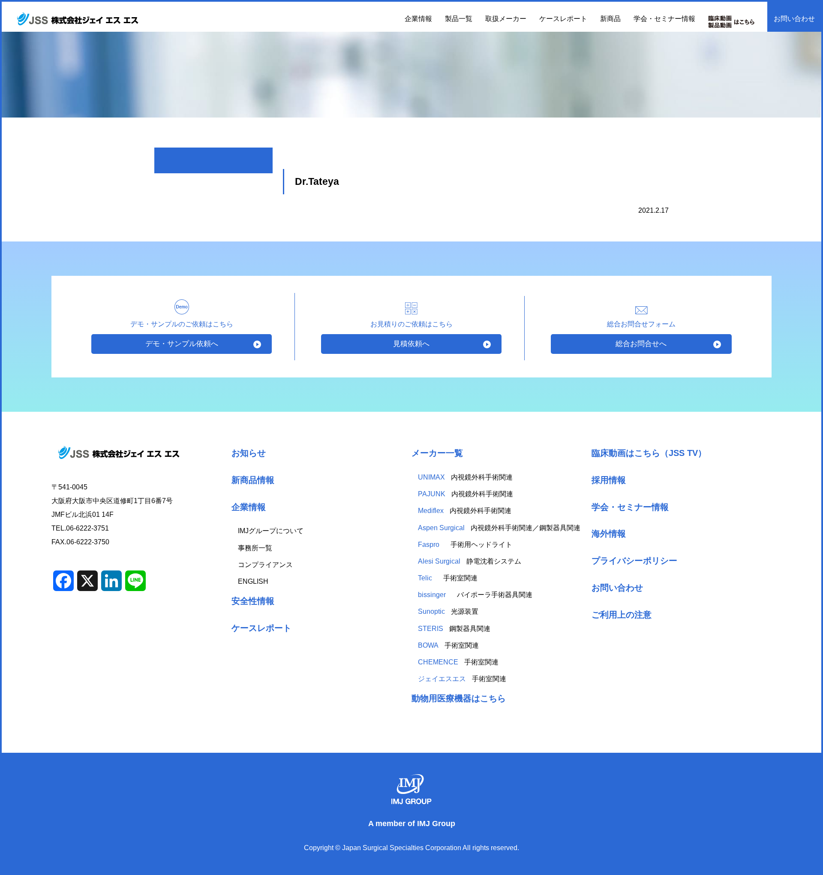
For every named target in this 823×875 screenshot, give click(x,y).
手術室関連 (448, 578)
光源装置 (448, 611)
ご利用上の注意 (622, 614)
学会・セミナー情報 (664, 18)
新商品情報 (252, 480)
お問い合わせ (794, 18)
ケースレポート (563, 18)
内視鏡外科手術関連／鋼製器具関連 (499, 527)
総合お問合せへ (641, 344)
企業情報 (248, 507)
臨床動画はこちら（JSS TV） (649, 453)
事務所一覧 (255, 548)
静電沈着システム (469, 561)
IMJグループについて (270, 530)
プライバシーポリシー (634, 560)
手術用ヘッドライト (466, 544)
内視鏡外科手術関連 (465, 477)
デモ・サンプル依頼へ (181, 344)
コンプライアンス (265, 564)
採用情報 (609, 480)
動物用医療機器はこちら (459, 698)
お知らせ (248, 453)
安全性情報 (252, 601)
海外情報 (609, 533)
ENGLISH (253, 581)
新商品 (610, 18)
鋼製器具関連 (454, 628)
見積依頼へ (411, 344)
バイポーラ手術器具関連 (475, 594)
